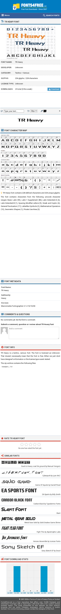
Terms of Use (35, 599)
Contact (57, 599)
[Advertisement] (30, 100)
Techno (18, 73)
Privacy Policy (47, 599)
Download (55, 89)
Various (26, 73)
